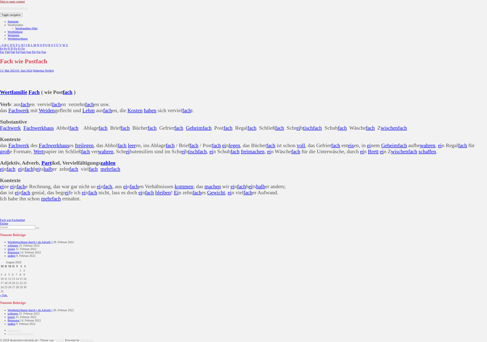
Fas (39, 52)
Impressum (14, 330)
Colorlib (59, 340)
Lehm (88, 110)
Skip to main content (12, 1)
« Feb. (4, 295)
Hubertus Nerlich (43, 70)
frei (78, 145)
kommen (184, 186)
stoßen (11, 255)
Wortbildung (15, 31)
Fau (43, 52)
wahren (427, 145)
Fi (9, 48)
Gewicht (216, 192)
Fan (28, 52)
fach (67, 92)
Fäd (7, 52)
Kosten (134, 110)
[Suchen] (37, 228)
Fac (2, 52)
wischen (389, 128)
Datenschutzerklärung (21, 333)
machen (256, 151)
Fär (34, 52)
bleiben (163, 192)
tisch (308, 128)
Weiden (47, 110)
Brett (373, 151)
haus (49, 128)
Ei (176, 192)
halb (48, 169)
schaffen (427, 151)
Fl (12, 48)
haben (150, 110)
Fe (5, 48)
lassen (11, 249)
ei (298, 128)
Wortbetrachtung (18, 38)
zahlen (108, 163)
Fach (34, 92)
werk (24, 110)
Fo (15, 48)
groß (5, 151)
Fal (18, 52)
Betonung (13, 252)
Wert (38, 151)
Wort (6, 92)
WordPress (86, 340)
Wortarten (13, 35)
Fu (23, 48)
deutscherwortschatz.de (14, 8)
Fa (1, 48)
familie (19, 92)
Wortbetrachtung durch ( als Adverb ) (30, 242)
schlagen (13, 245)
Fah (12, 52)
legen (88, 145)
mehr (105, 169)
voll (301, 145)
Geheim (194, 128)
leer (132, 145)
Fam (23, 52)
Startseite (13, 21)
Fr (19, 48)
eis (351, 145)
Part (46, 163)
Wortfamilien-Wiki (26, 28)
